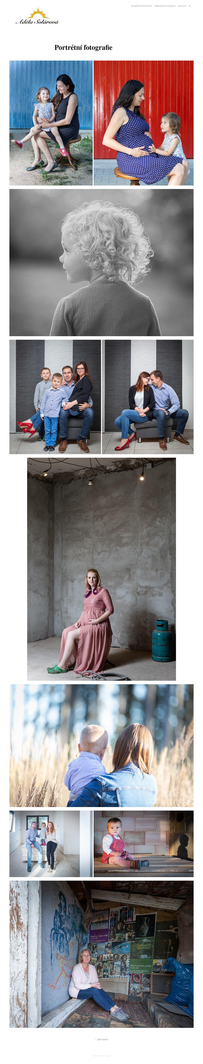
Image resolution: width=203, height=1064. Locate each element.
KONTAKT (182, 6)
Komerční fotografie (141, 6)
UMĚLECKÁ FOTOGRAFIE (165, 6)
